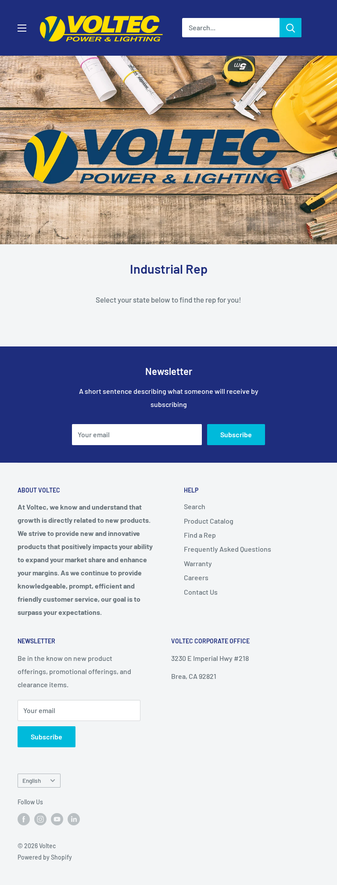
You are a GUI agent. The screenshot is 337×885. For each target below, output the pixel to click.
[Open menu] (22, 28)
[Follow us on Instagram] (40, 819)
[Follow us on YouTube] (57, 819)
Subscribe (236, 434)
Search (194, 506)
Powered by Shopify (45, 857)
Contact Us (201, 592)
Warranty (198, 563)
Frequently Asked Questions (227, 549)
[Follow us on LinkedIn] (74, 819)
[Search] (290, 27)
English (31, 780)
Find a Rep (200, 535)
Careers (196, 577)
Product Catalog (208, 521)
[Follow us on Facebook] (24, 819)
